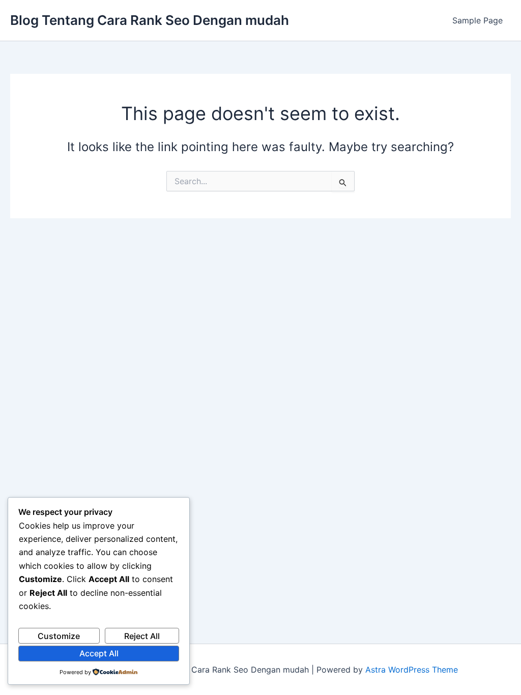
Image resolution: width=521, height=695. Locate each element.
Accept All (99, 653)
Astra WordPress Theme (411, 669)
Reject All (142, 636)
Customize (59, 636)
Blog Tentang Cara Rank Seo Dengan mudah (149, 20)
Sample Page (477, 20)
